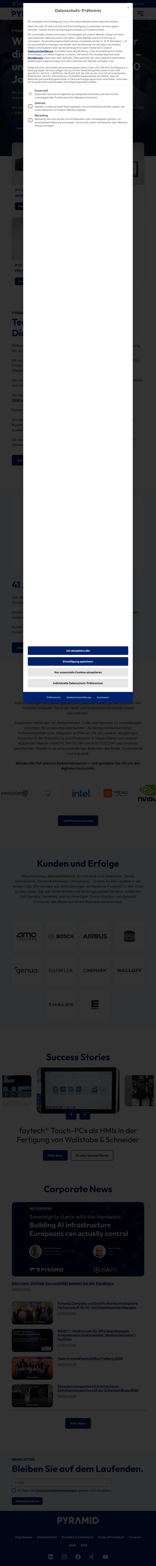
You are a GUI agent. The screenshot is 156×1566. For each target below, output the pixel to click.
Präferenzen (53, 697)
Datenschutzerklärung (40, 51)
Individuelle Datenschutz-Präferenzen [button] (78, 683)
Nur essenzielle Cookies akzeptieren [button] (78, 672)
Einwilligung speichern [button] (78, 661)
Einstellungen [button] (35, 57)
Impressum (103, 697)
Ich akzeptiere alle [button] (78, 650)
